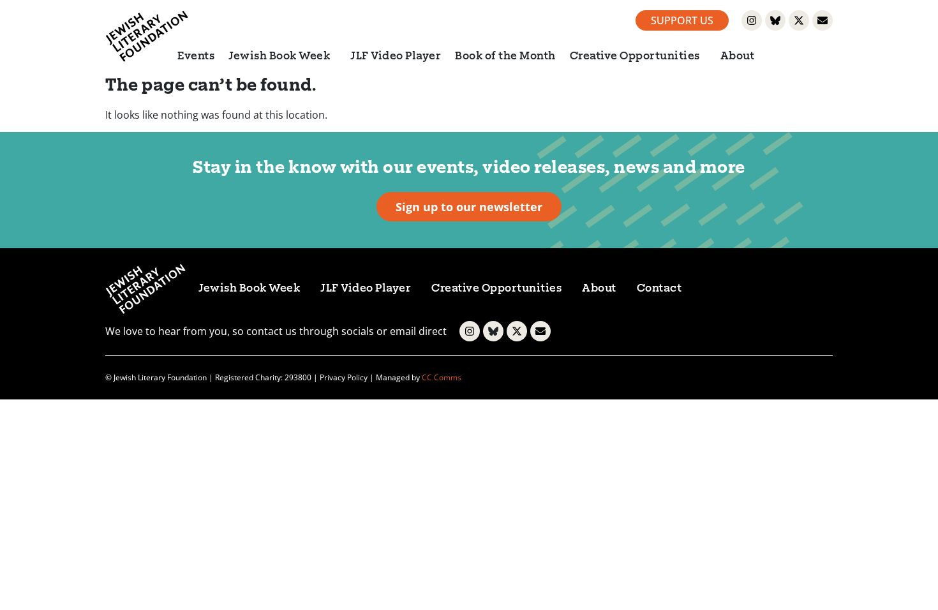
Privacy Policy (344, 377)
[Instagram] (751, 20)
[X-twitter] (799, 20)
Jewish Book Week (279, 57)
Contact (659, 289)
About (737, 57)
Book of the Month (505, 57)
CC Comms (441, 377)
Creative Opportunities (635, 57)
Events (195, 57)
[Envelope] (822, 20)
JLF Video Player (395, 57)
